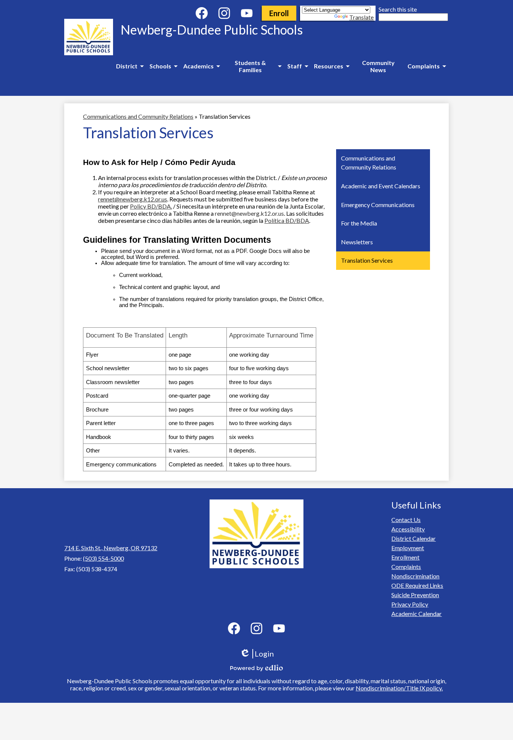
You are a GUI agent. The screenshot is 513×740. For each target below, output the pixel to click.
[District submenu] (129, 66)
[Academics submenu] (201, 66)
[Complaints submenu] (426, 66)
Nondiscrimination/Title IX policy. (399, 688)
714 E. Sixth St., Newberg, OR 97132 (110, 547)
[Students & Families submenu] (253, 66)
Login (259, 653)
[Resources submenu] (331, 66)
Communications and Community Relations (138, 116)
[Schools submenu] (163, 66)
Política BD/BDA (286, 220)
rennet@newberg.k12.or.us (132, 199)
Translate (361, 17)
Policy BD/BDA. (151, 206)
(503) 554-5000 (103, 558)
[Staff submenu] (297, 66)
